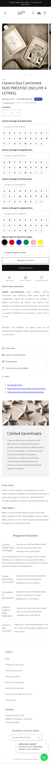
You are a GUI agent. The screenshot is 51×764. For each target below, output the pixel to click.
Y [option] (36, 144)
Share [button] (7, 376)
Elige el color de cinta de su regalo (17, 237)
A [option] (4, 133)
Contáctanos (10, 700)
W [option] (25, 144)
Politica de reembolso (14, 682)
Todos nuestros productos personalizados (25, 392)
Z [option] (41, 144)
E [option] (25, 133)
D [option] (20, 133)
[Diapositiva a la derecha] (31, 74)
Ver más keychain (15, 385)
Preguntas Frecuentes (14, 664)
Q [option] (41, 138)
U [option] (14, 144)
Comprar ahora (25, 268)
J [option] (4, 138)
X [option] (30, 144)
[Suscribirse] (38, 738)
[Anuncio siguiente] (46, 3)
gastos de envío (9, 103)
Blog (7, 659)
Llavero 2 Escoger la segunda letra (17, 208)
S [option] (4, 144)
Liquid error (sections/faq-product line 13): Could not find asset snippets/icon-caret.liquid (24, 547)
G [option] (36, 133)
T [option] (9, 144)
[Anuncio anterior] (5, 3)
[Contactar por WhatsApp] (44, 757)
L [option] (14, 138)
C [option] (14, 133)
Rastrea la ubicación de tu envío (18, 694)
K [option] (9, 138)
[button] (5, 13)
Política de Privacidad (14, 688)
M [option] (20, 138)
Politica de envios (12, 676)
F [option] (30, 133)
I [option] (46, 133)
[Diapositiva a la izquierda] (20, 74)
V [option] (20, 144)
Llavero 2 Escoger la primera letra (17, 179)
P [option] (36, 138)
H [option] (41, 133)
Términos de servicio (13, 670)
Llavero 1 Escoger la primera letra (17, 121)
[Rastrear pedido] (39, 13)
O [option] (31, 138)
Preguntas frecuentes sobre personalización (26, 388)
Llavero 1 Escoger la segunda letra (17, 150)
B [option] (9, 133)
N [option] (25, 138)
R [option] (46, 138)
